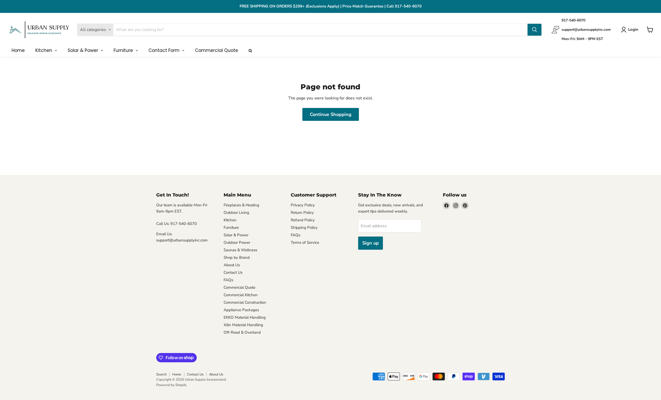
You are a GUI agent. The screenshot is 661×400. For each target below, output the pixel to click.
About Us (232, 265)
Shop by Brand (237, 257)
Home (176, 374)
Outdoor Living (236, 212)
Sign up (370, 243)
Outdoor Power (237, 242)
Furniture (231, 227)
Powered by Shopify (171, 385)
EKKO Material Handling (245, 317)
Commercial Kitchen (241, 294)
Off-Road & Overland (242, 332)
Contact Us (233, 272)
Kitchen (230, 220)
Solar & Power (236, 235)
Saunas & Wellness (240, 250)
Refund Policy (303, 220)
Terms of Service (305, 242)
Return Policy (302, 212)
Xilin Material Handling (243, 324)
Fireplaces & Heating (241, 205)
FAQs (228, 280)
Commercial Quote (239, 287)
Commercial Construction (245, 302)
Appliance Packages (241, 309)
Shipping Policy (304, 227)
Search (161, 374)
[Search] (534, 30)
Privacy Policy (303, 205)
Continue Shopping (330, 114)
